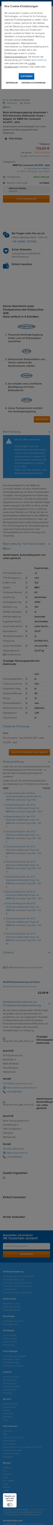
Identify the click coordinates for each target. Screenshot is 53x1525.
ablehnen (42, 60)
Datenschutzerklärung (15, 57)
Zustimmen (26, 76)
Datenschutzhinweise (33, 83)
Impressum (12, 83)
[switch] (10, 1504)
